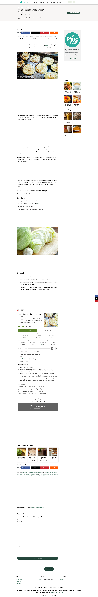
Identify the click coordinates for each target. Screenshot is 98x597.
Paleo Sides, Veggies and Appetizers (34, 472)
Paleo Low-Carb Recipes (52, 475)
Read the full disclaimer (57, 592)
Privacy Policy (19, 579)
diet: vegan (53, 474)
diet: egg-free (28, 474)
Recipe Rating (20, 520)
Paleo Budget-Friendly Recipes (41, 475)
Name (19, 546)
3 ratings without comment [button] (37, 507)
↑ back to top (49, 569)
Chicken (42, 2)
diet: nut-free (41, 474)
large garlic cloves (25, 358)
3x (56, 348)
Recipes (36, 2)
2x (54, 348)
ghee (38, 204)
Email (19, 552)
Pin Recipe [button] (48, 330)
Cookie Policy (19, 583)
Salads (59, 2)
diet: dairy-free (22, 474)
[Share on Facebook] (96, 296)
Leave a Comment (24, 18)
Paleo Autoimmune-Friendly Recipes (28, 475)
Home (19, 7)
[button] (19, 15)
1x (52, 348)
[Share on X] (96, 298)
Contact (62, 579)
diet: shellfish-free (47, 474)
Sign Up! (40, 579)
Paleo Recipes (27, 7)
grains (46, 45)
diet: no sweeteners (34, 474)
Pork (48, 2)
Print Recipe (28, 330)
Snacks (53, 2)
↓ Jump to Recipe (73, 13)
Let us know (37, 408)
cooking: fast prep (49, 472)
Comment (20, 525)
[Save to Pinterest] (96, 301)
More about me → (72, 58)
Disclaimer (18, 581)
